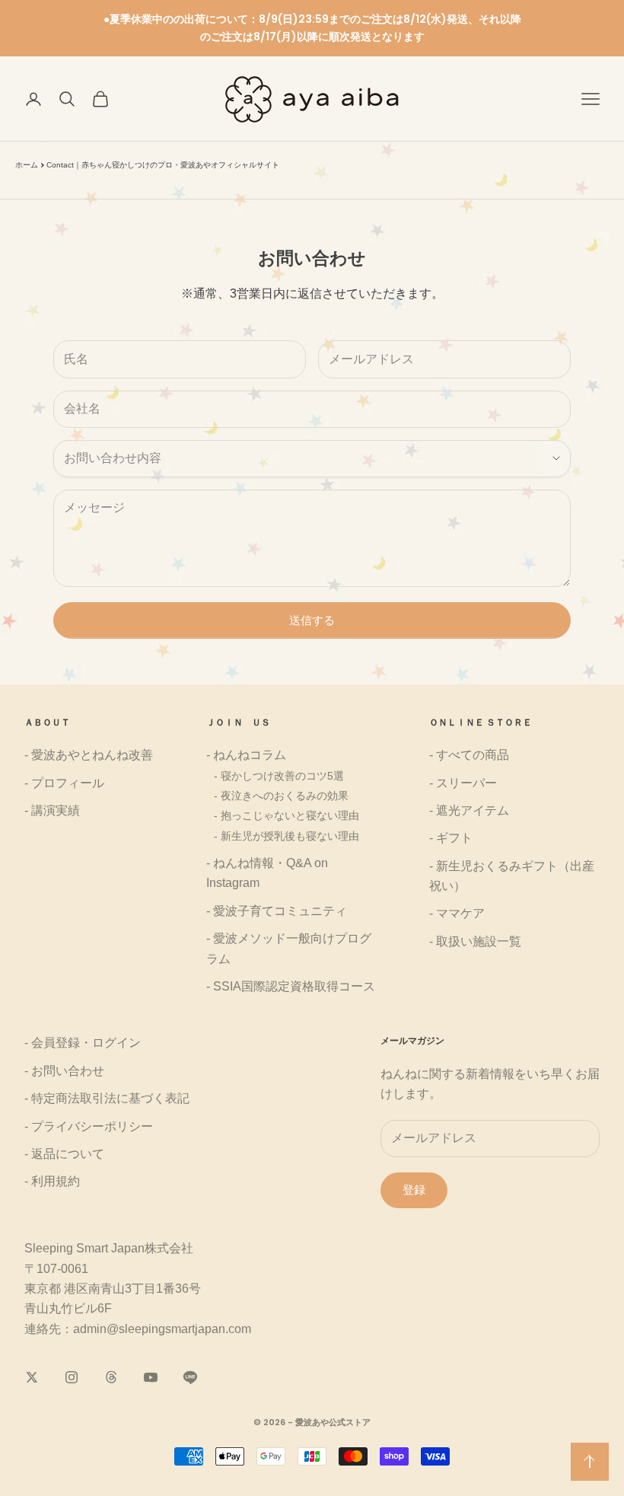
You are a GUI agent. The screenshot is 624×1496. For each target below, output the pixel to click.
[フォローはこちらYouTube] (150, 1377)
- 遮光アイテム (469, 810)
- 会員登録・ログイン (82, 1042)
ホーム (26, 165)
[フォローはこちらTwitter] (32, 1377)
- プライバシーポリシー (88, 1126)
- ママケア (457, 913)
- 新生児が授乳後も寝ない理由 (286, 836)
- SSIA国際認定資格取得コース (290, 986)
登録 (414, 1190)
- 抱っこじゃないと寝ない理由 (286, 815)
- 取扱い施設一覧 (475, 941)
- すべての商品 (469, 754)
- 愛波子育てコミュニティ (276, 910)
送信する (312, 620)
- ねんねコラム (246, 754)
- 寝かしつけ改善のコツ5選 (279, 776)
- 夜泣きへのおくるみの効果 (281, 795)
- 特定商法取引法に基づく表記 (106, 1098)
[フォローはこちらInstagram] (71, 1377)
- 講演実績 (52, 810)
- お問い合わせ (64, 1070)
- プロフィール (64, 783)
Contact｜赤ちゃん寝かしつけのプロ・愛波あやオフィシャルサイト (162, 165)
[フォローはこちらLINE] (190, 1377)
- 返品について (64, 1153)
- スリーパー (463, 783)
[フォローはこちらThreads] (111, 1377)
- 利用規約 (52, 1181)
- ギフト (451, 837)
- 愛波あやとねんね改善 (88, 754)
